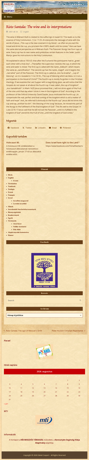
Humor (11, 235)
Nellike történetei (19, 227)
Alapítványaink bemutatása (18, 232)
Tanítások (11, 186)
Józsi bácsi (17, 224)
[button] (8, 16)
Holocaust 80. (12, 142)
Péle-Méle (17, 229)
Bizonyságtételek (14, 212)
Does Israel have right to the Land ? (62, 142)
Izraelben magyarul (20, 201)
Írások (10, 192)
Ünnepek (11, 195)
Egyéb (10, 218)
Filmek (10, 206)
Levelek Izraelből (19, 204)
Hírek (10, 175)
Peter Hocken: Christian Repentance (67, 330)
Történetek (12, 221)
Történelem (12, 184)
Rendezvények (13, 215)
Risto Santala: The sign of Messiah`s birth (23, 330)
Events (15, 181)
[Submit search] (80, 300)
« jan (6, 403)
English (26, 32)
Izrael (10, 198)
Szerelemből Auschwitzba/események (22, 209)
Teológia (11, 189)
